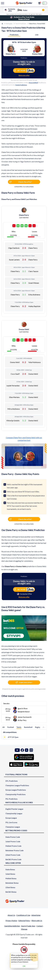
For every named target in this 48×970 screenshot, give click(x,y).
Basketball (28, 727)
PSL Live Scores (11, 822)
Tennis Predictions (20, 23)
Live (36, 35)
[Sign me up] (39, 3)
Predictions (14, 35)
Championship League (13, 813)
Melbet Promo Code (13, 846)
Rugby (37, 727)
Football (10, 727)
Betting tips (9, 23)
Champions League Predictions (17, 785)
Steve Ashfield (33, 82)
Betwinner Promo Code (14, 850)
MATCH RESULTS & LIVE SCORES (19, 802)
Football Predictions (16, 774)
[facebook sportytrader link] (22, 750)
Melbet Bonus (10, 878)
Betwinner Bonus (12, 883)
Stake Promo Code (12, 837)
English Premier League (14, 809)
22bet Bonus (10, 887)
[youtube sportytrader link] (17, 750)
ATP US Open (13, 737)
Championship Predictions (15, 794)
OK (24, 966)
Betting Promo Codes (16, 830)
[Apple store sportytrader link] (16, 764)
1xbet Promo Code (12, 841)
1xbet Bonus (10, 874)
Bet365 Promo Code (13, 859)
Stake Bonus (10, 869)
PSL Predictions (11, 799)
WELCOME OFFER (13, 863)
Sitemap (24, 929)
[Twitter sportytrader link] (26, 750)
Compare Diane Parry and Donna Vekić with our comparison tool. (24, 438)
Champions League (12, 827)
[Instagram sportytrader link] (31, 750)
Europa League (11, 818)
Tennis (18, 727)
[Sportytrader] (2, 24)
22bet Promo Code (12, 855)
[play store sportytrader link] (31, 764)
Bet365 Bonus (10, 892)
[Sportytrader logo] (24, 901)
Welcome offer (24, 75)
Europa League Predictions (15, 790)
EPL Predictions (11, 781)
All (3, 727)
